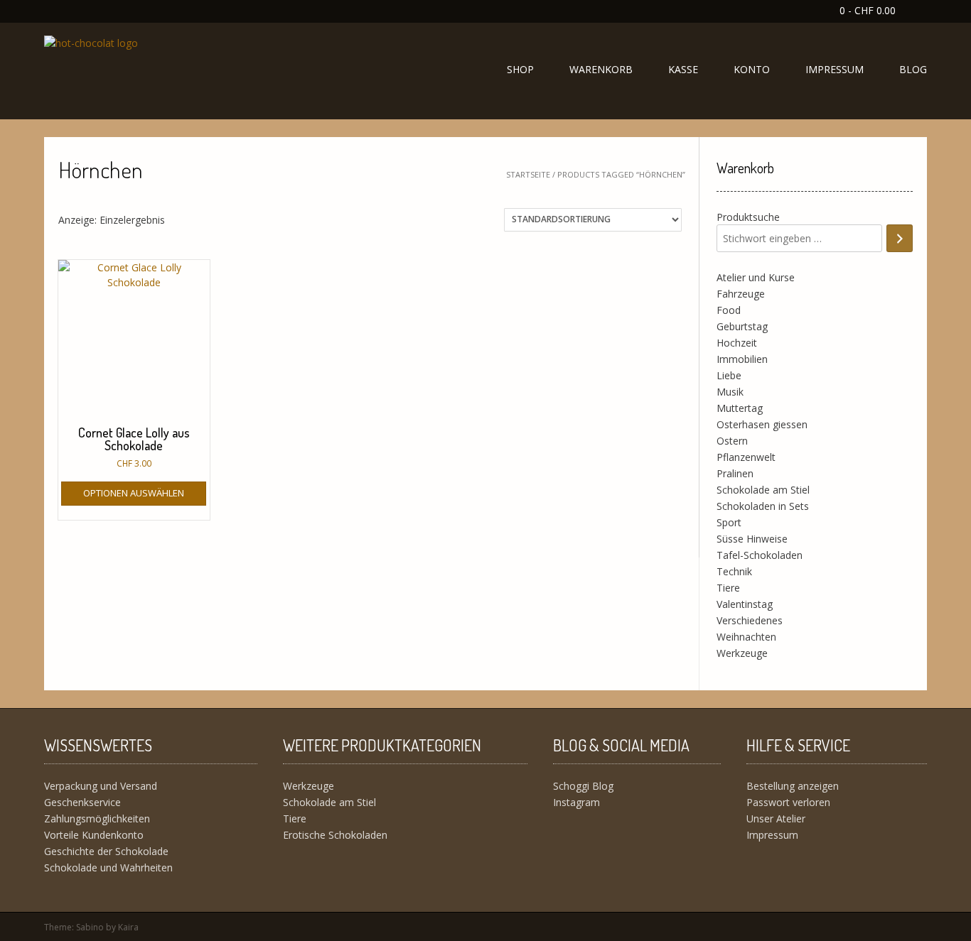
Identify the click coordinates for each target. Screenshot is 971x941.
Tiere (728, 587)
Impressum (834, 69)
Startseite (528, 174)
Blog (913, 69)
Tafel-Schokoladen (760, 555)
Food (729, 310)
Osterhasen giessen (762, 424)
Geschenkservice (82, 802)
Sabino (90, 927)
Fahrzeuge (741, 293)
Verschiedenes (750, 620)
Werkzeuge (742, 653)
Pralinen (735, 473)
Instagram (576, 802)
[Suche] (899, 238)
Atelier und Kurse (756, 277)
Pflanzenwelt (746, 457)
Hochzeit (737, 342)
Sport (729, 522)
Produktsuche (748, 217)
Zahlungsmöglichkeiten (97, 818)
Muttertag (740, 408)
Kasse (683, 69)
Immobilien (742, 359)
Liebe (729, 375)
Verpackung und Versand (100, 786)
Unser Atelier (775, 818)
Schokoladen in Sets (763, 506)
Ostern (732, 440)
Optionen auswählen (133, 492)
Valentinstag (745, 604)
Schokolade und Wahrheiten (108, 867)
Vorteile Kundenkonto (94, 835)
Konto (752, 69)
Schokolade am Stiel (763, 489)
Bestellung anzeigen (792, 786)
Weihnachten (746, 636)
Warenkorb (601, 69)
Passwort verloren (788, 802)
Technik (734, 571)
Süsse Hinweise (752, 538)
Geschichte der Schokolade (106, 851)
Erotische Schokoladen (335, 835)
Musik (730, 391)
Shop (520, 69)
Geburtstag (742, 326)
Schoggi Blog (583, 786)
